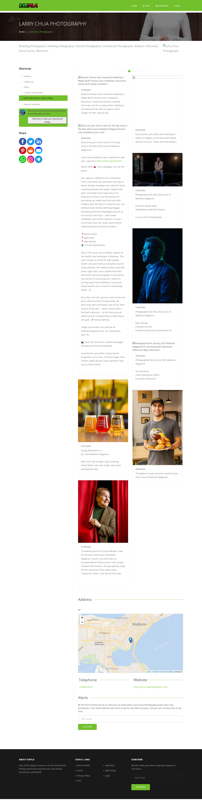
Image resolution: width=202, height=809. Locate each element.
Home (134, 5)
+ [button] (82, 617)
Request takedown (32, 104)
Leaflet (148, 671)
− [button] (82, 622)
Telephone (28, 81)
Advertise (109, 765)
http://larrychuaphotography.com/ (150, 687)
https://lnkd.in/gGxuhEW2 (109, 161)
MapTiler (157, 671)
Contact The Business (33, 92)
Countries (162, 5)
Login (177, 5)
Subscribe (87, 726)
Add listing (110, 770)
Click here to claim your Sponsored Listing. (47, 120)
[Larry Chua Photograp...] (130, 640)
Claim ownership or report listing (38, 98)
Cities (147, 5)
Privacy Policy (83, 775)
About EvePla (83, 765)
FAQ (79, 780)
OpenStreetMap (167, 671)
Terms (80, 770)
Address (27, 76)
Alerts (26, 87)
